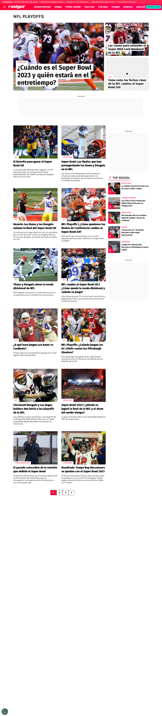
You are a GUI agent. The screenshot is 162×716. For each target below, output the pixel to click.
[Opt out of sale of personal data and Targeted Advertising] (5, 711)
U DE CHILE (103, 7)
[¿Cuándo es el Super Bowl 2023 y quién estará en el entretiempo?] (58, 56)
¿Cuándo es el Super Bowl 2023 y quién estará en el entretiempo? (54, 75)
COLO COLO (89, 7)
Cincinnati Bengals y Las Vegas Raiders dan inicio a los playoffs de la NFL (33, 408)
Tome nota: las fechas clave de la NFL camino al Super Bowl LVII (127, 83)
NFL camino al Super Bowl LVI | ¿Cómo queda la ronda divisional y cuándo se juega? (83, 288)
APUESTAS (128, 7)
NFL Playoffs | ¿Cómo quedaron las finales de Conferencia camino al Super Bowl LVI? (83, 228)
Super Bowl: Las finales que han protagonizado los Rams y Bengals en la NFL (83, 165)
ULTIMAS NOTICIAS (42, 7)
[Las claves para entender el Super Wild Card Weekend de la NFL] (127, 39)
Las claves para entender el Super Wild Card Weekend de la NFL (127, 49)
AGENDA (58, 7)
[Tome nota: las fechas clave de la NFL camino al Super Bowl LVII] (127, 73)
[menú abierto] (4, 6)
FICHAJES (116, 7)
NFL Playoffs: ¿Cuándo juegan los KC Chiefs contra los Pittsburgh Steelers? (82, 348)
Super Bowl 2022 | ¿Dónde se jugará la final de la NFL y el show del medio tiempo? (82, 408)
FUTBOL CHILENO (73, 7)
